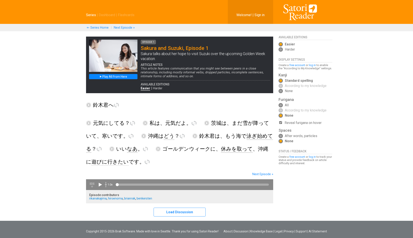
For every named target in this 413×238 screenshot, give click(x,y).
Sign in (259, 15)
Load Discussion (179, 212)
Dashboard (107, 15)
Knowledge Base (261, 231)
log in (312, 65)
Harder (157, 88)
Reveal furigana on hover (303, 123)
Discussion (241, 231)
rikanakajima (98, 198)
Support (301, 231)
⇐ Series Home (98, 27)
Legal (278, 231)
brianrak (129, 198)
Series (91, 15)
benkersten (144, 198)
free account (297, 65)
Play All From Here (114, 76)
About (227, 231)
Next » (124, 27)
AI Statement (318, 231)
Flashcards (126, 15)
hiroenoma (115, 198)
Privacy (289, 231)
